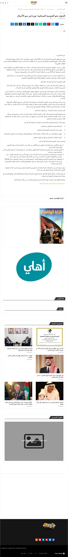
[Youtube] (1, 3)
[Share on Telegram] (36, 24)
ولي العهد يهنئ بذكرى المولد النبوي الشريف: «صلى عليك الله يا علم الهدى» (50, 376)
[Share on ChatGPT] (20, 24)
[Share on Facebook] (57, 24)
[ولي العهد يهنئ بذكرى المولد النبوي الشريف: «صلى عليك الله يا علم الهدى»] (49, 364)
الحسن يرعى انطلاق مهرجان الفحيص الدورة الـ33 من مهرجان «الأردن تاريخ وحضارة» (49, 349)
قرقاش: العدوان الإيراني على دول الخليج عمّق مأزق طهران (49, 403)
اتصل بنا (30, 553)
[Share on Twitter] (53, 24)
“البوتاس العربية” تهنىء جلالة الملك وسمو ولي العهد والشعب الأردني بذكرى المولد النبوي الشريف (18, 403)
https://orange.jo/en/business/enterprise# (52, 183)
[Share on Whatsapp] (40, 24)
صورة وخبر (50, 9)
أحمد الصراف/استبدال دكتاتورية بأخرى (34, 440)
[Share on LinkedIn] (44, 24)
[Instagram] (3, 3)
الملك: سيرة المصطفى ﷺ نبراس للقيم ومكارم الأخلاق (20, 356)
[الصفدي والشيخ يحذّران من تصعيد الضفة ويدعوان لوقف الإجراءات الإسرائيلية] (18, 337)
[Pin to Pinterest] (48, 24)
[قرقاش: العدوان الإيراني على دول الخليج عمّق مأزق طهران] (49, 391)
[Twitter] (5, 3)
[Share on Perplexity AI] (16, 24)
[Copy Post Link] (32, 24)
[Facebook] (7, 3)
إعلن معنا (23, 553)
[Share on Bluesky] (24, 24)
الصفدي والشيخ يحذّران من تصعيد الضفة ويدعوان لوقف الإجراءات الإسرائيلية (19, 349)
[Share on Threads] (28, 24)
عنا (35, 553)
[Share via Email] (12, 24)
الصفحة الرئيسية (61, 9)
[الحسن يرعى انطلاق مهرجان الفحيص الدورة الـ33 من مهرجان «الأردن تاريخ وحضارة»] (49, 337)
